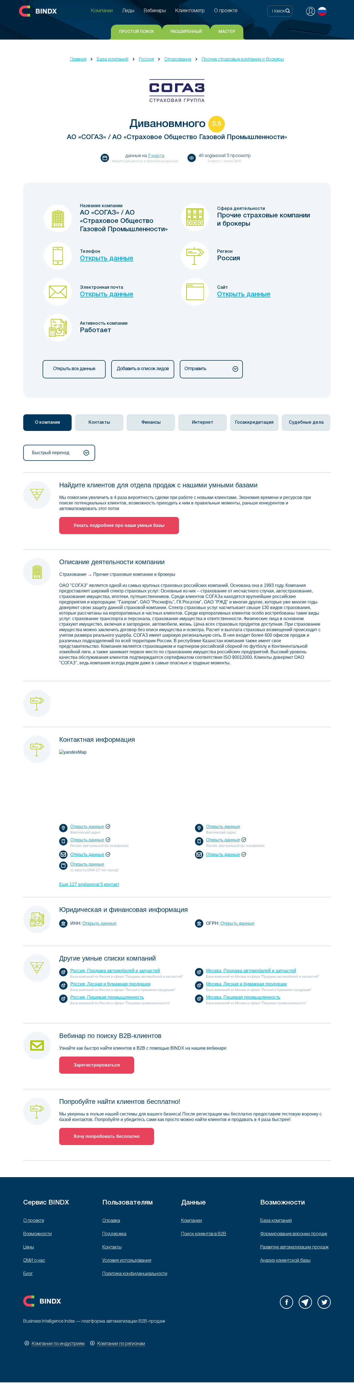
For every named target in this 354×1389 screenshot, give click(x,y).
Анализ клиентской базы (285, 1261)
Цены (28, 1247)
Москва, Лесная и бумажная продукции (246, 984)
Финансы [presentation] (151, 423)
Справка (111, 1221)
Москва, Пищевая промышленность (243, 997)
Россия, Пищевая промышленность (107, 997)
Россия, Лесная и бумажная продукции (110, 984)
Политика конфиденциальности (134, 1274)
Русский (322, 11)
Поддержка (114, 1234)
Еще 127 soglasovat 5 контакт (89, 884)
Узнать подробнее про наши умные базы (119, 525)
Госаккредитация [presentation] (254, 423)
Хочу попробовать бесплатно (107, 1136)
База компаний (112, 59)
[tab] (47, 422)
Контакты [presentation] (99, 423)
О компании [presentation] (47, 423)
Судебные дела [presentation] (306, 423)
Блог (28, 1274)
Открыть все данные (74, 369)
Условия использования (126, 1261)
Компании (191, 1221)
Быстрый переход (50, 452)
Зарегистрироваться (97, 1065)
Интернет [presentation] (202, 423)
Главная (78, 59)
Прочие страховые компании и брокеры (243, 59)
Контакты (112, 1247)
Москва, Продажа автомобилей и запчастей (251, 970)
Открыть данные (106, 259)
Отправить (195, 369)
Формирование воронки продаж (293, 1234)
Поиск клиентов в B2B (203, 1234)
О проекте (33, 1221)
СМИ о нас (34, 1261)
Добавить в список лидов (143, 369)
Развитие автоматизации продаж (294, 1247)
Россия (146, 59)
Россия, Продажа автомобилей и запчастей (115, 970)
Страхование (177, 59)
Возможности (37, 1234)
